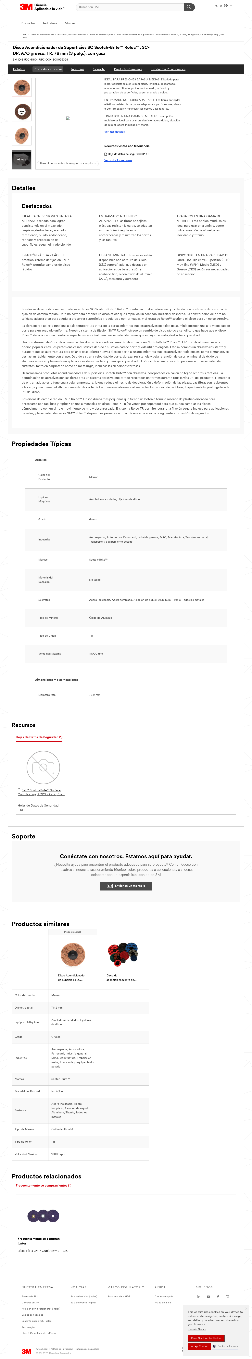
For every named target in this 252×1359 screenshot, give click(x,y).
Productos (28, 23)
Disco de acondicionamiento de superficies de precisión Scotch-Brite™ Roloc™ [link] (121, 978)
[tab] (39, 737)
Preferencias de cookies (87, 1349)
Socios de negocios (32, 1315)
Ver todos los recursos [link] (118, 160)
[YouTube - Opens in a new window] (208, 1297)
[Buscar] (189, 7)
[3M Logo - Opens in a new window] (42, 7)
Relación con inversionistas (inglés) (41, 1309)
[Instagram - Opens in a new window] (227, 1297)
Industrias (50, 23)
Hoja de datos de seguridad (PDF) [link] (128, 154)
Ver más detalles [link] (114, 131)
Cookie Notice (197, 1329)
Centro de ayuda (164, 1296)
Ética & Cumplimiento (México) (39, 1333)
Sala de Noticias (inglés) (83, 1296)
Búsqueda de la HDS (118, 1296)
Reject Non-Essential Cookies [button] (206, 1338)
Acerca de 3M (30, 1296)
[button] (225, 1346)
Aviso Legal (42, 1349)
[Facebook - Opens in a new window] (218, 1297)
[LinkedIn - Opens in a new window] (199, 1297)
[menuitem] (19, 69)
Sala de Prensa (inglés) (83, 1302)
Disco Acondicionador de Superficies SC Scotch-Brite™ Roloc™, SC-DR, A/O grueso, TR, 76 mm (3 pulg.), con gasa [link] (71, 978)
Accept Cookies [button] (199, 1346)
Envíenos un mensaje (130, 886)
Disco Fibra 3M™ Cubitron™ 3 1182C (43, 1251)
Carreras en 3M (30, 1302)
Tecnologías (28, 1327)
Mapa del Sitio (163, 1302)
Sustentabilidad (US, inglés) (37, 1321)
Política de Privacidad (61, 1349)
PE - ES (219, 6)
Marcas (70, 23)
